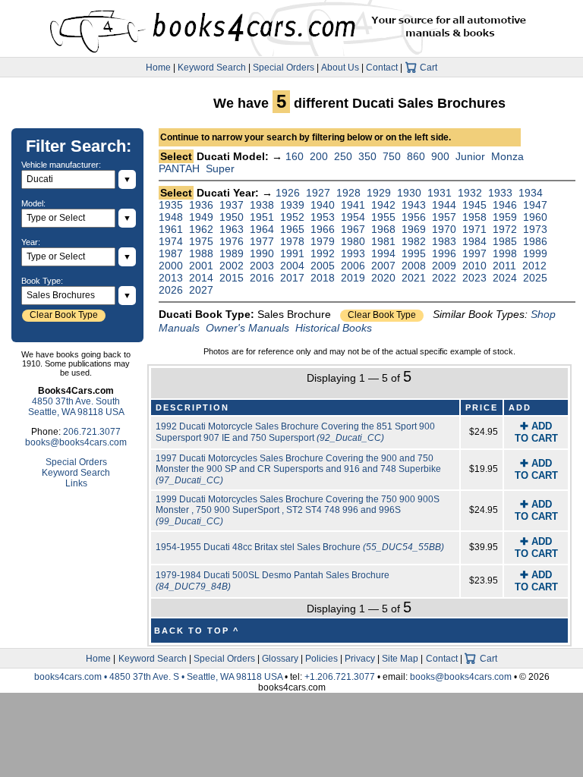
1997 (474, 253)
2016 (262, 278)
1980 (353, 241)
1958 (474, 217)
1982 (414, 241)
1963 (231, 229)
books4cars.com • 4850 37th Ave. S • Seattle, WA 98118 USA (159, 677)
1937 (231, 205)
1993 (353, 253)
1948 (171, 217)
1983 (444, 241)
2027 (201, 290)
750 (392, 156)
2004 (292, 266)
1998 (505, 253)
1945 (474, 205)
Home (158, 67)
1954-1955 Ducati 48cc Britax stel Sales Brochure (300, 547)
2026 (171, 290)
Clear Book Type (382, 315)
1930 (409, 193)
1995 (414, 253)
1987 (171, 253)
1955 (383, 217)
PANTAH (179, 168)
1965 (292, 229)
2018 (322, 278)
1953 (322, 217)
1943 (414, 205)
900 (440, 156)
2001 (201, 266)
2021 (414, 278)
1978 (292, 241)
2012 (534, 266)
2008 (414, 266)
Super (220, 168)
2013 (171, 278)
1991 (292, 253)
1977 (262, 241)
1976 (231, 241)
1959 (505, 217)
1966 (322, 229)
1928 (348, 193)
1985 (505, 241)
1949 (201, 217)
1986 (535, 241)
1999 (535, 253)
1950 (231, 217)
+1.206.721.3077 (339, 677)
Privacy (360, 658)
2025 (535, 278)
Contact (382, 67)
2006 (353, 266)
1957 (444, 217)
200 (319, 156)
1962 (201, 229)
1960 (535, 217)
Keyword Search (212, 67)
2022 (444, 278)
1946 (505, 205)
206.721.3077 (92, 431)
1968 (383, 229)
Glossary (280, 658)
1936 (201, 205)
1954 (353, 217)
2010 (474, 266)
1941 (353, 205)
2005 (322, 266)
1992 (322, 253)
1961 (171, 229)
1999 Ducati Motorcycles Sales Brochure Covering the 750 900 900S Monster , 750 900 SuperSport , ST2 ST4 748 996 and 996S (298, 510)
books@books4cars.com (76, 442)
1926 (288, 193)
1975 (201, 241)
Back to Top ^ (196, 630)
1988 (201, 253)
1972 (505, 229)
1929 (379, 193)
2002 (231, 266)
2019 (353, 278)
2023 (474, 278)
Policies (321, 658)
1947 (535, 205)
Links (76, 483)
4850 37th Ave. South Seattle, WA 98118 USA (76, 406)
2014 (201, 278)
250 (343, 156)
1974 (171, 241)
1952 (292, 217)
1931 (439, 193)
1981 (383, 241)
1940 (322, 205)
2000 (171, 266)
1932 (470, 193)
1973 (535, 229)
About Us (340, 67)
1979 (322, 241)
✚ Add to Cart (536, 432)
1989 (231, 253)
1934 (530, 193)
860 (416, 156)
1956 (414, 217)
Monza (507, 156)
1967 (353, 229)
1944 (444, 205)
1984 (474, 241)
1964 (262, 229)
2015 (231, 278)
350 (367, 156)
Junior (470, 156)
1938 (262, 205)
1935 (171, 205)
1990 (262, 253)
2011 (504, 266)
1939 (292, 205)
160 (294, 156)
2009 (444, 266)
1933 (500, 193)
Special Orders (283, 67)
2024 (505, 278)
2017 (292, 278)
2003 (262, 266)
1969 (414, 229)
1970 (444, 229)
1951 (262, 217)
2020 (383, 278)
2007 (383, 266)
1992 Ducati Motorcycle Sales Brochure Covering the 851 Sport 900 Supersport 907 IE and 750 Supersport (295, 432)
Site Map (400, 658)
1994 (383, 253)
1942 (383, 205)
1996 (444, 253)
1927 (318, 193)
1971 (474, 229)
